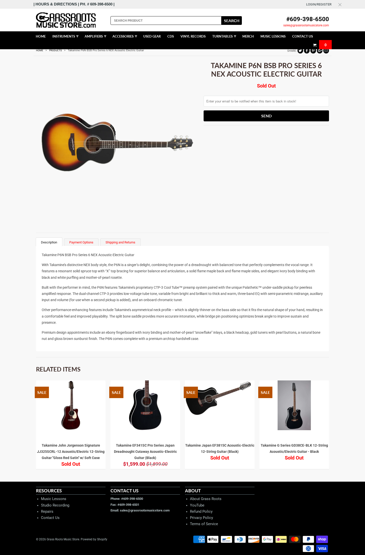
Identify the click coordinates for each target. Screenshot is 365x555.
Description (49, 242)
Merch (248, 36)
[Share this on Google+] (320, 50)
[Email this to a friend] (326, 50)
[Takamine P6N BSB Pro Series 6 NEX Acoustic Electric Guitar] (117, 141)
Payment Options (81, 242)
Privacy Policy (201, 517)
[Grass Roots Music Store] (71, 20)
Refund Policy (201, 511)
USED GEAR (152, 36)
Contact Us (50, 517)
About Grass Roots (205, 499)
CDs (170, 36)
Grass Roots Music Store (63, 539)
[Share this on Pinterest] (313, 50)
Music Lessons (53, 499)
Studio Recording (55, 505)
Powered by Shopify (94, 539)
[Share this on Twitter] (300, 50)
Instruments (65, 36)
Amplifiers (95, 36)
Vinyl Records (193, 36)
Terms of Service (204, 524)
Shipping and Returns (120, 242)
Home (41, 36)
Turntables (224, 36)
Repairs (47, 511)
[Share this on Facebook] (307, 50)
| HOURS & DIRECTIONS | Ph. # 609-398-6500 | (74, 4)
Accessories (124, 36)
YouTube (197, 505)
